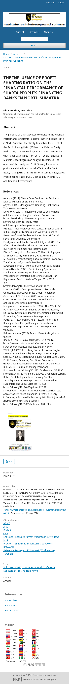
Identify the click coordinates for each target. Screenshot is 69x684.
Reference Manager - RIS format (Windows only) (29, 550)
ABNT (6, 523)
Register (50, 2)
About (47, 32)
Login (61, 2)
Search (34, 45)
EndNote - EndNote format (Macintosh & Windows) (31, 536)
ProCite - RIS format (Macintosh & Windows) (28, 543)
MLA (5, 540)
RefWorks (8, 547)
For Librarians (12, 610)
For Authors (11, 605)
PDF (10, 461)
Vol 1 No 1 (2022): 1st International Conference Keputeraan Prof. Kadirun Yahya (32, 59)
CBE (5, 533)
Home (6, 54)
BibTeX (7, 530)
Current (20, 32)
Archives (34, 32)
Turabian (8, 553)
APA (5, 526)
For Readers (11, 600)
